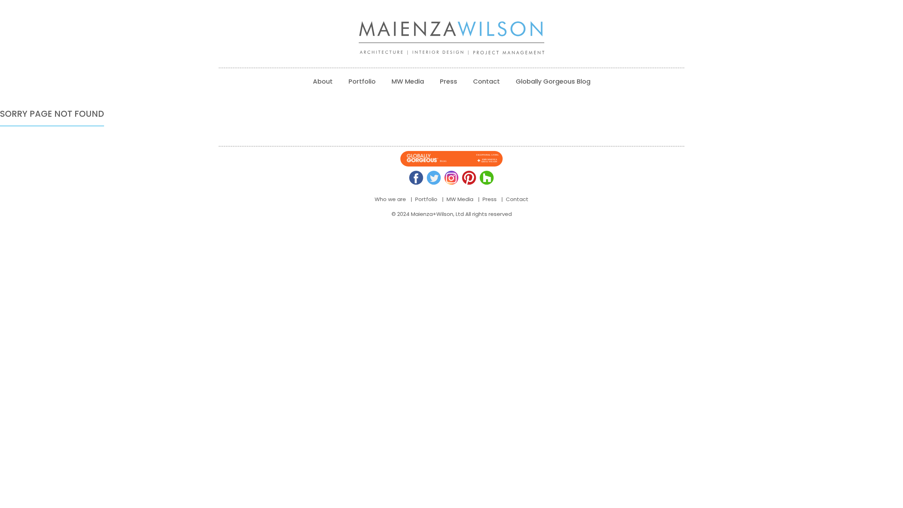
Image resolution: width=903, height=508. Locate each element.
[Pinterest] (469, 178)
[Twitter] (434, 178)
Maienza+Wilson (432, 214)
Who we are (390, 199)
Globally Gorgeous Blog (553, 81)
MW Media (408, 81)
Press (448, 81)
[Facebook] (416, 178)
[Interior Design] (443, 52)
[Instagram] (451, 178)
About (323, 81)
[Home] (451, 32)
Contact (486, 81)
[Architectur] (386, 52)
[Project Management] (511, 52)
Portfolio (362, 81)
